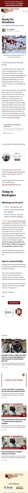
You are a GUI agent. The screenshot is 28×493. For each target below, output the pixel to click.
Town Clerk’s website (14, 117)
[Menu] (26, 11)
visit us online (11, 174)
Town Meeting (14, 207)
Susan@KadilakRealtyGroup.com (11, 184)
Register (10, 212)
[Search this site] (24, 11)
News (3, 16)
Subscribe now (14, 302)
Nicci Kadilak (10, 29)
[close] (26, 3)
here (24, 115)
